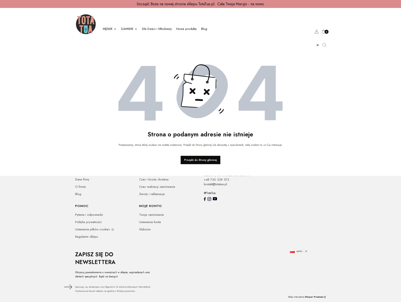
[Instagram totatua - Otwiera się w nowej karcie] (209, 199)
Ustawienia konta (150, 222)
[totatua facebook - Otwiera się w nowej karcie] (205, 199)
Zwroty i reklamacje (152, 194)
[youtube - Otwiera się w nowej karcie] (215, 198)
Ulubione (145, 229)
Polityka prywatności (88, 222)
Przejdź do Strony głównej (200, 160)
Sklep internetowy (305, 296)
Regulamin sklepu (86, 236)
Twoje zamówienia (151, 214)
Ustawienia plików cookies (93, 229)
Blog (78, 194)
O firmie (80, 186)
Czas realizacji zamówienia (157, 186)
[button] (326, 45)
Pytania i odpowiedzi (89, 214)
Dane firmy (82, 179)
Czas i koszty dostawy (154, 179)
